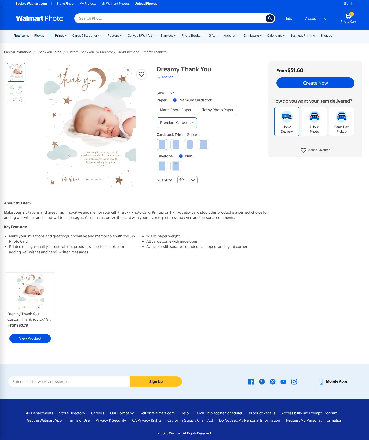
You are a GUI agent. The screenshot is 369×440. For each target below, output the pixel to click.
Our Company (122, 413)
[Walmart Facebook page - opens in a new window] (251, 381)
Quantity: (165, 180)
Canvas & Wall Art (140, 35)
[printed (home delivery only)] (175, 166)
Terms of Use (79, 420)
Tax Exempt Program (319, 413)
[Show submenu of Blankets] (175, 35)
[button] (315, 150)
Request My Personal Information (314, 420)
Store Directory (72, 413)
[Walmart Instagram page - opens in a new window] (294, 381)
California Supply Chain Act (190, 420)
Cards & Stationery (85, 35)
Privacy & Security (111, 420)
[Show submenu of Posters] (121, 35)
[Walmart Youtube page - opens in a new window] (283, 381)
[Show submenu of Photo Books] (202, 35)
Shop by (326, 35)
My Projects (88, 3)
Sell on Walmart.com (157, 413)
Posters (113, 35)
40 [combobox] (181, 179)
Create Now (315, 83)
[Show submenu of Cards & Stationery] (101, 35)
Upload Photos (146, 3)
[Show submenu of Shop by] (334, 35)
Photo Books (190, 35)
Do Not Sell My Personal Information (249, 420)
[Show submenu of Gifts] (217, 35)
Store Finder (66, 3)
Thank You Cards (49, 52)
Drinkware (251, 35)
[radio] (16, 72)
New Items (21, 35)
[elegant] (189, 144)
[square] (162, 144)
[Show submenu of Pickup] (47, 35)
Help (288, 18)
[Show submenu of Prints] (66, 35)
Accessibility (291, 413)
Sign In (348, 3)
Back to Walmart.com (31, 3)
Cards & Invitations (17, 52)
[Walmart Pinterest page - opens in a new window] (273, 381)
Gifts (212, 35)
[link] (30, 309)
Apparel (229, 35)
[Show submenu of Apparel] (237, 35)
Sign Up (156, 381)
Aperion (167, 77)
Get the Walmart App (44, 420)
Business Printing (302, 35)
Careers (97, 413)
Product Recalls (262, 413)
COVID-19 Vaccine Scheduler (219, 413)
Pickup (39, 35)
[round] (175, 144)
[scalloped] (203, 144)
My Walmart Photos (115, 3)
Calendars (274, 35)
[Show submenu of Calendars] (284, 35)
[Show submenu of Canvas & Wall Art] (154, 35)
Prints (59, 35)
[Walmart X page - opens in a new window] (262, 381)
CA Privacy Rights (146, 420)
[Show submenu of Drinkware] (261, 35)
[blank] (162, 166)
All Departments (39, 413)
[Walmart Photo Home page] (39, 18)
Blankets (167, 35)
